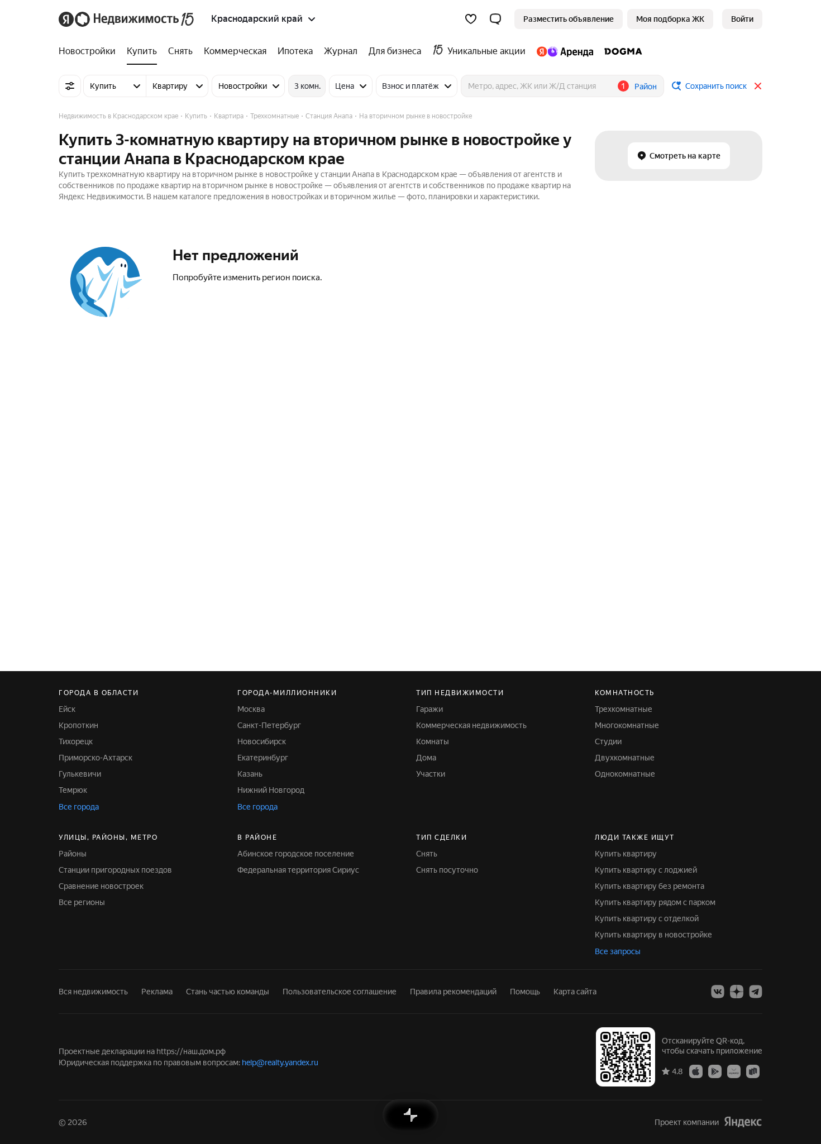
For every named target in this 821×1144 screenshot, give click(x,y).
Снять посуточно (447, 869)
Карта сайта (574, 991)
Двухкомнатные (625, 757)
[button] (495, 19)
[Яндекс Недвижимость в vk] (717, 991)
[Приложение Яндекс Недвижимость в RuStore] (753, 1070)
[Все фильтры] (70, 86)
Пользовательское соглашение (340, 991)
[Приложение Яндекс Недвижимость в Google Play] (715, 1070)
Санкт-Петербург (269, 725)
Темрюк (73, 790)
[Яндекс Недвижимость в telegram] (755, 991)
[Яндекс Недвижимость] (127, 19)
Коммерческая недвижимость (471, 725)
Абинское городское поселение (295, 853)
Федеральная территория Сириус (298, 869)
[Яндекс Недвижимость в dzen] (736, 991)
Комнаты (432, 741)
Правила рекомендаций (453, 991)
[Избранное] (471, 19)
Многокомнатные (627, 725)
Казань (249, 773)
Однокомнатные (625, 773)
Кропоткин (78, 725)
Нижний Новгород (270, 790)
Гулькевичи (80, 773)
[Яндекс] (742, 1122)
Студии (608, 741)
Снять (426, 853)
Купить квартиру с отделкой (647, 918)
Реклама (157, 991)
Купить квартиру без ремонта (649, 886)
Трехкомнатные (623, 709)
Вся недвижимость (93, 991)
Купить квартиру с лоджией (646, 869)
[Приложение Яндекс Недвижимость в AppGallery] (734, 1070)
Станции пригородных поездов (115, 869)
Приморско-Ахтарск (95, 757)
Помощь (525, 991)
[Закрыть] (757, 86)
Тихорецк (76, 741)
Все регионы (82, 902)
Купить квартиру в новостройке (653, 934)
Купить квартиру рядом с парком (655, 902)
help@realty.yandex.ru (280, 1062)
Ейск (67, 709)
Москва (251, 709)
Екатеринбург (262, 757)
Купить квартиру (626, 853)
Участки (430, 773)
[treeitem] (90, 51)
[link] (742, 19)
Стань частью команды (227, 991)
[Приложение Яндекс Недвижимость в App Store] (696, 1070)
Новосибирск (261, 741)
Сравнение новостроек (101, 886)
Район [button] (645, 86)
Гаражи (429, 709)
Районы (73, 853)
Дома (426, 757)
